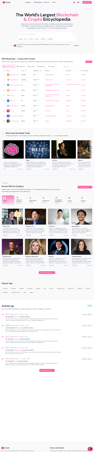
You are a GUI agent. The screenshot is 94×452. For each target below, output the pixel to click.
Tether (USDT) (13, 85)
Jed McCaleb (55, 94)
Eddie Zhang (19, 328)
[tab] (8, 66)
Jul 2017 (83, 90)
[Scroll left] (86, 133)
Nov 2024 (83, 121)
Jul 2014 (83, 79)
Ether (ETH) (13, 79)
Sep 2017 (83, 111)
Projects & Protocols (14, 358)
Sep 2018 (83, 100)
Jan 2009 (83, 74)
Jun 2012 (83, 95)
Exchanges (50, 39)
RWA (25, 292)
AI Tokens (31, 39)
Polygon (68, 84)
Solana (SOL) (13, 105)
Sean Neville (56, 100)
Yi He (58, 90)
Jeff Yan (47, 121)
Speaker (21, 288)
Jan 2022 (83, 116)
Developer (30, 288)
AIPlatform (80, 288)
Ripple (67, 95)
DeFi (25, 39)
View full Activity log (46, 370)
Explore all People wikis (46, 272)
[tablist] (29, 66)
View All (88, 61)
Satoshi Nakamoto (49, 74)
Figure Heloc (13, 116)
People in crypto (13, 314)
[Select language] (79, 2)
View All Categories (84, 187)
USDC (11, 100)
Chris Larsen (48, 94)
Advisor (38, 288)
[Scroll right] (90, 133)
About (54, 2)
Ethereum (43, 39)
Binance (12, 90)
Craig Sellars (48, 85)
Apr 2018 (83, 105)
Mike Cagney (53, 116)
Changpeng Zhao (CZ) (50, 90)
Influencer (5, 292)
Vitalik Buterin (48, 79)
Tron (11, 111)
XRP (11, 95)
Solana (67, 105)
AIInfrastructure (16, 292)
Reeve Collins (48, 84)
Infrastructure (60, 288)
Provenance (69, 116)
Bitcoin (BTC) (13, 74)
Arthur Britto (48, 96)
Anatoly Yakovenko (50, 105)
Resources (46, 2)
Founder (5, 288)
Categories (28, 2)
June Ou (47, 116)
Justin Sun (47, 111)
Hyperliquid (13, 121)
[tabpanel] (47, 96)
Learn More (72, 45)
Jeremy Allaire (49, 100)
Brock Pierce (56, 84)
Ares (16, 361)
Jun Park (17, 316)
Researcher (71, 288)
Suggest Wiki (87, 2)
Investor (51, 288)
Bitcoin (37, 39)
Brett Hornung (19, 350)
